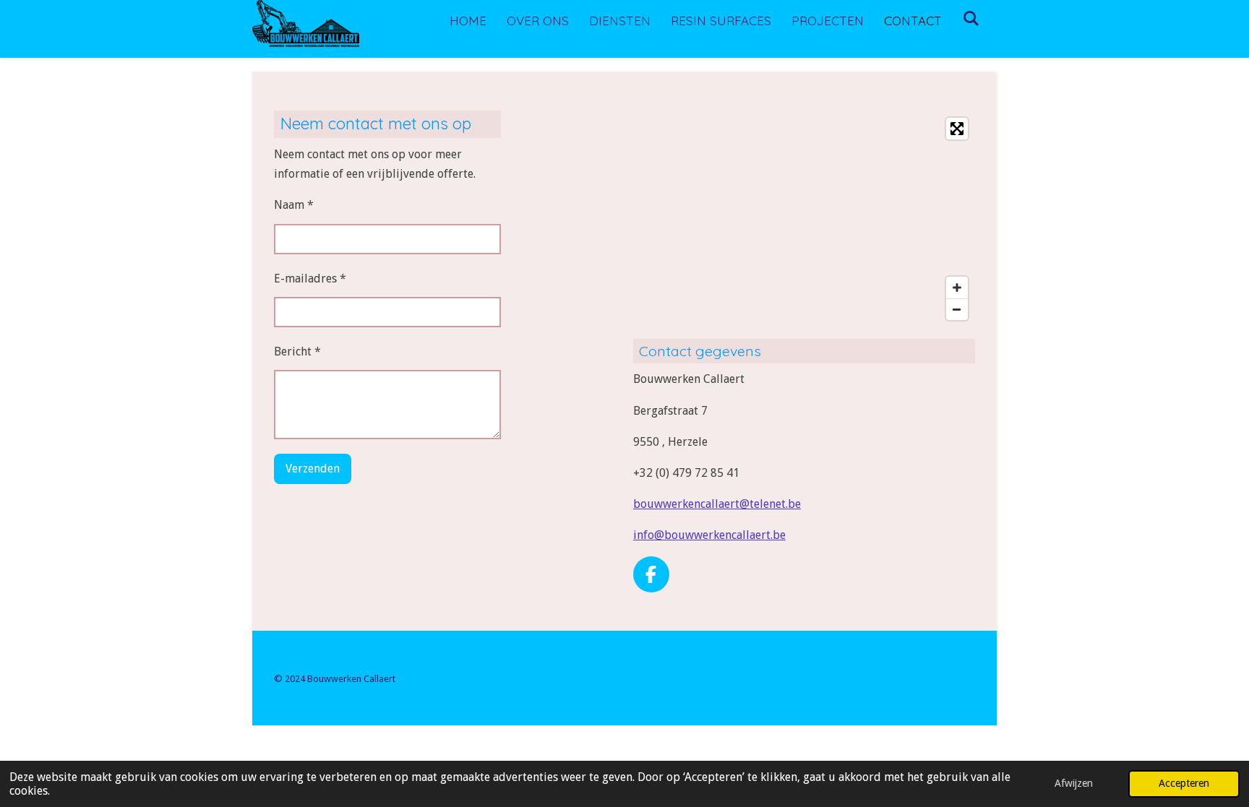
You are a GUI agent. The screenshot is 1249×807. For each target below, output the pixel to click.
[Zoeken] (971, 18)
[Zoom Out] (957, 309)
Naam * (294, 205)
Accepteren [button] (1184, 783)
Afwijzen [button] (1074, 783)
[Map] (804, 219)
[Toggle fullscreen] (957, 128)
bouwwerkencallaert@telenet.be (717, 504)
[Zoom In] (957, 287)
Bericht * (297, 351)
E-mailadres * (310, 278)
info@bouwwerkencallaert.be (709, 535)
